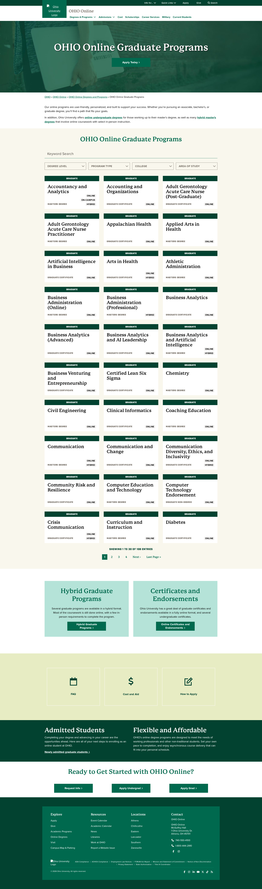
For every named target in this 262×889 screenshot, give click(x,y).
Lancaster (136, 837)
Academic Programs (61, 831)
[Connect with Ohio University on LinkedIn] (193, 872)
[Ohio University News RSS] (212, 872)
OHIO (47, 97)
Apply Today (130, 62)
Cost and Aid (131, 694)
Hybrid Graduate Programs (86, 626)
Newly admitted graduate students (66, 752)
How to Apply (188, 694)
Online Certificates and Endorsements (175, 626)
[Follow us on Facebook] (173, 851)
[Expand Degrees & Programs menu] (94, 17)
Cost (120, 17)
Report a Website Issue (103, 847)
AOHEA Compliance (100, 861)
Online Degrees (59, 837)
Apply (186, 2)
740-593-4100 (182, 840)
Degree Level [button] (57, 166)
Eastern (135, 831)
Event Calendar (99, 820)
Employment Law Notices (121, 861)
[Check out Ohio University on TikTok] (207, 872)
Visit (53, 842)
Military (166, 17)
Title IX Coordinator (162, 864)
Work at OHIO (98, 842)
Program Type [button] (101, 166)
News (94, 831)
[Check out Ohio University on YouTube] (198, 872)
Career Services (151, 17)
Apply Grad (188, 788)
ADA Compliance (82, 861)
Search (213, 2)
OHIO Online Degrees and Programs (88, 97)
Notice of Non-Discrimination (199, 861)
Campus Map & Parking (63, 847)
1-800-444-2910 (183, 845)
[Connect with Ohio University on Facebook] (184, 872)
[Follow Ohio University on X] (203, 872)
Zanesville (136, 847)
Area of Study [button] (189, 166)
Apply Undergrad (130, 788)
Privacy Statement (125, 864)
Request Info (72, 788)
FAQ (73, 694)
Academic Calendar (101, 826)
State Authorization (144, 864)
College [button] (141, 166)
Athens (135, 820)
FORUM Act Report (142, 861)
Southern (136, 842)
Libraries (95, 837)
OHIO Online (81, 11)
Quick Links (167, 2)
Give (198, 2)
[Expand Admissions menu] (113, 17)
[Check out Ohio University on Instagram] (189, 872)
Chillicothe (137, 826)
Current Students (182, 17)
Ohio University (63, 871)
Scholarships (132, 17)
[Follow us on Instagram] (178, 851)
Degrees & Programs (81, 17)
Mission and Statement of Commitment (169, 861)
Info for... (149, 2)
